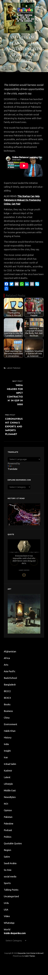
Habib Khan (9, 731)
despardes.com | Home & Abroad (30, 953)
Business (8, 711)
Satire (7, 856)
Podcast (8, 830)
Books (7, 704)
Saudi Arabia (10, 863)
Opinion (8, 810)
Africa (7, 658)
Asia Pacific (9, 671)
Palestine (8, 823)
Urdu (6, 903)
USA (6, 909)
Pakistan (16, 368)
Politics (7, 836)
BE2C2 (7, 691)
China (6, 717)
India (6, 744)
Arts (6, 664)
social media (10, 876)
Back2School (10, 678)
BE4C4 (7, 698)
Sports (7, 883)
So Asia (7, 870)
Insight (7, 750)
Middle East (10, 790)
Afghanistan (10, 651)
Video (7, 916)
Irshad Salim (10, 764)
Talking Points (11, 889)
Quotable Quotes (13, 843)
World (7, 929)
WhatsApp (9, 923)
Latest (9, 368)
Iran (6, 757)
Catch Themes (29, 956)
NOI (6, 803)
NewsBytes (10, 797)
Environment (10, 724)
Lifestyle (8, 784)
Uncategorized (11, 896)
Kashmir (8, 770)
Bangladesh (10, 684)
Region (7, 850)
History (7, 737)
